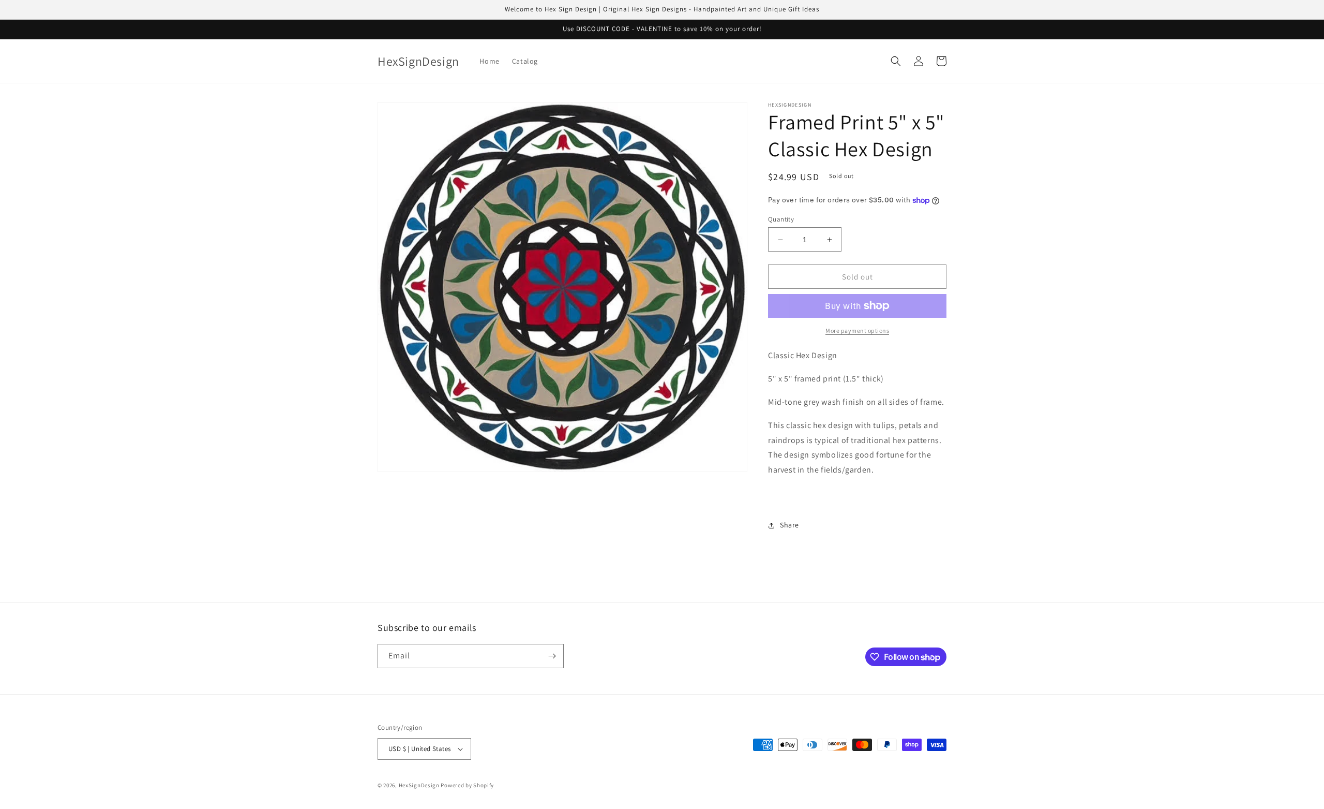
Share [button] (789, 524)
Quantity (781, 219)
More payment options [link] (857, 330)
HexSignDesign (419, 785)
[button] (895, 61)
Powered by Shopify (467, 785)
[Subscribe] (551, 656)
